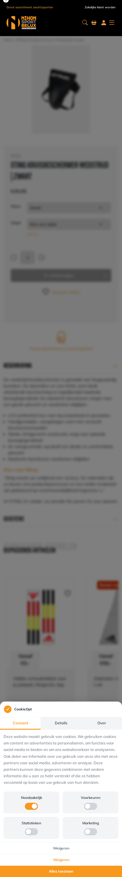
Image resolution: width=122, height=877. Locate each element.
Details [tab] (61, 722)
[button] (85, 22)
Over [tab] (101, 722)
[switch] (31, 806)
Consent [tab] (20, 722)
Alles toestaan (61, 871)
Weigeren (61, 848)
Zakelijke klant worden (100, 7)
